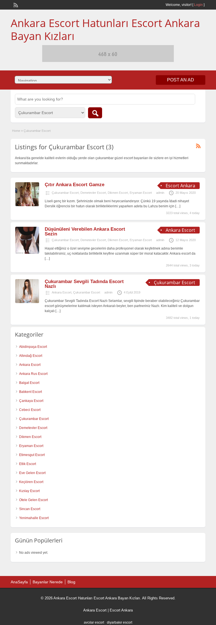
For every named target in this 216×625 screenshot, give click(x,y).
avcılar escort (94, 622)
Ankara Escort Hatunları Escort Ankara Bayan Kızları (105, 29)
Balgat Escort (29, 383)
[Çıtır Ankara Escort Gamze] (27, 205)
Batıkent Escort (30, 392)
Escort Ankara (121, 610)
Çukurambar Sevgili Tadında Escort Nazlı (84, 284)
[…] (177, 206)
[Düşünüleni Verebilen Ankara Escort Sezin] (27, 253)
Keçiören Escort (31, 482)
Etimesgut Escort (32, 455)
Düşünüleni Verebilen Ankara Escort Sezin (85, 231)
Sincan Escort (29, 509)
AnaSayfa (19, 582)
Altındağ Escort (30, 356)
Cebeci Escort (29, 410)
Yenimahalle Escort (34, 518)
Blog (71, 582)
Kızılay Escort (29, 491)
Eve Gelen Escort (32, 473)
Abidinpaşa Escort (33, 347)
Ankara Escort (61, 292)
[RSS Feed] (15, 4)
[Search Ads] (95, 112)
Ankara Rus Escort (33, 374)
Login (198, 5)
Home (16, 130)
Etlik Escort (27, 464)
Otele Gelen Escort (33, 500)
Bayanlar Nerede (48, 582)
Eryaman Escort (141, 192)
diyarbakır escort (119, 622)
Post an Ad (180, 79)
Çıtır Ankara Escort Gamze (74, 184)
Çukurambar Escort (65, 192)
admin (160, 192)
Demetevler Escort (93, 192)
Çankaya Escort (31, 401)
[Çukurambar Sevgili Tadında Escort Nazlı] (27, 302)
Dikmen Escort (118, 192)
